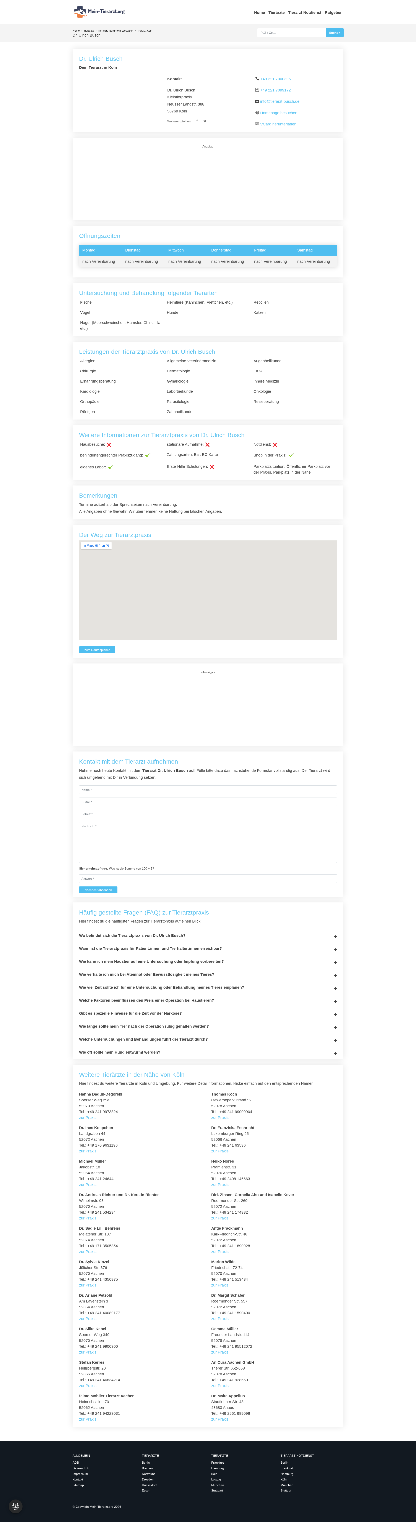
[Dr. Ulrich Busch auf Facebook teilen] (197, 121)
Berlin (146, 1462)
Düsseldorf (149, 1485)
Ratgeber (333, 12)
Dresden (148, 1479)
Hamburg (217, 1468)
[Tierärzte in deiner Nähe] (100, 11)
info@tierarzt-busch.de (279, 101)
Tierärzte (276, 12)
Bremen (147, 1468)
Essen (146, 1490)
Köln (214, 1474)
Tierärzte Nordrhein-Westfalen (115, 30)
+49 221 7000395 (275, 79)
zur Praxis (87, 1117)
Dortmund (149, 1474)
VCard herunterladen (278, 124)
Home (259, 12)
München (217, 1485)
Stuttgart (217, 1490)
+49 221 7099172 (275, 90)
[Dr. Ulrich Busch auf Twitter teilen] (205, 121)
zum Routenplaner (97, 650)
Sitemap (78, 1485)
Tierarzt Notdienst (304, 12)
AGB (76, 1462)
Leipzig (216, 1479)
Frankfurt (217, 1462)
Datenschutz (81, 1468)
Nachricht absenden (98, 890)
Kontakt (78, 1479)
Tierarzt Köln (144, 30)
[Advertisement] (208, 184)
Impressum (80, 1474)
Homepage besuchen (278, 113)
